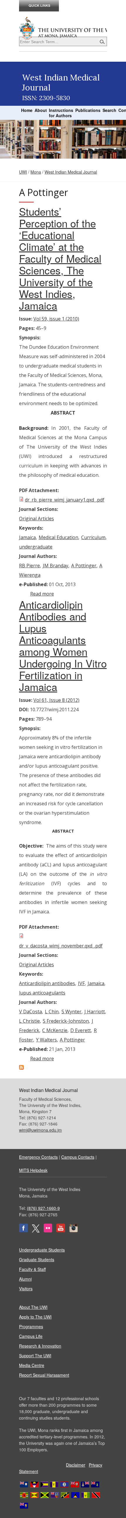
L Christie (29, 1021)
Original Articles (36, 518)
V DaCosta (30, 1011)
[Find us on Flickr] (48, 1231)
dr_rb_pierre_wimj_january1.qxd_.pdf (64, 500)
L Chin (52, 1011)
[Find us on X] (36, 1231)
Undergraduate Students (42, 1250)
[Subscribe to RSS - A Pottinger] (21, 1068)
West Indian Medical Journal (71, 172)
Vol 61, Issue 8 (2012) (56, 700)
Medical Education (58, 537)
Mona (35, 172)
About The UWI (33, 1307)
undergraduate (35, 547)
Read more (42, 594)
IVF (81, 983)
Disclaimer (75, 1465)
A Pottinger (83, 565)
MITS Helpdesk (33, 1170)
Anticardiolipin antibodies (47, 983)
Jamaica (27, 537)
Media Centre (31, 1365)
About (41, 110)
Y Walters (46, 1039)
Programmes (31, 1326)
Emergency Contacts (38, 1157)
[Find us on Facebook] (23, 1231)
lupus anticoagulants (42, 992)
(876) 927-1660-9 (43, 1208)
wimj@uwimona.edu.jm (40, 1130)
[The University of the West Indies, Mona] (63, 28)
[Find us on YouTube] (60, 1231)
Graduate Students (36, 1259)
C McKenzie (54, 1030)
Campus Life (30, 1336)
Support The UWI (35, 1355)
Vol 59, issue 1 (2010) (56, 319)
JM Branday (55, 565)
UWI (23, 172)
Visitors (26, 1288)
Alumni (25, 1279)
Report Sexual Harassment (44, 1375)
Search (109, 110)
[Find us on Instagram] (73, 1231)
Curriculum (93, 537)
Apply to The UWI (35, 1317)
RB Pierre (29, 565)
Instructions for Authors (61, 113)
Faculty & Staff (32, 1269)
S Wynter (71, 1011)
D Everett (80, 1030)
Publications (88, 110)
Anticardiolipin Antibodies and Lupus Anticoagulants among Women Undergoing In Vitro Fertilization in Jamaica (63, 645)
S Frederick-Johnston (66, 1021)
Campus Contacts (77, 1157)
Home (27, 110)
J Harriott (94, 1011)
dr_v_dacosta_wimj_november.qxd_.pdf (61, 945)
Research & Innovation (40, 1346)
